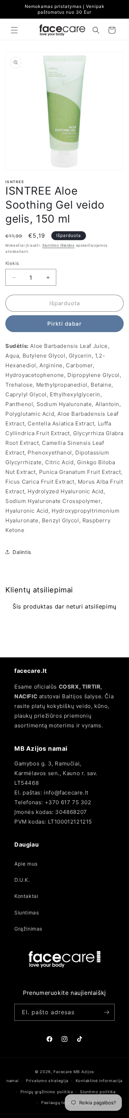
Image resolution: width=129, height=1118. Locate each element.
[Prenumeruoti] (106, 1012)
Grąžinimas (28, 929)
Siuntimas (26, 912)
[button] (14, 30)
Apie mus (26, 864)
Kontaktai (26, 896)
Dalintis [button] (22, 552)
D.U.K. (22, 880)
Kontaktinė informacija (99, 1080)
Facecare (62, 1071)
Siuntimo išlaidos (58, 245)
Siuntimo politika (98, 1091)
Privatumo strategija (47, 1080)
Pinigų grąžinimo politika (46, 1091)
